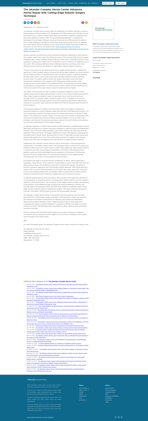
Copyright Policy (110, 392)
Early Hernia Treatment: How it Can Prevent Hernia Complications (55, 296)
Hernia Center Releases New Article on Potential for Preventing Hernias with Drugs (60, 325)
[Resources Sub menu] (98, 3)
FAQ (89, 3)
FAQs (106, 394)
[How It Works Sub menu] (56, 3)
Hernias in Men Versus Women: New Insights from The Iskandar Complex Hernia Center (61, 333)
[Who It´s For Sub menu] (66, 3)
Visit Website (96, 72)
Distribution (83, 3)
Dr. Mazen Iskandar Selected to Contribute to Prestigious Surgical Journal (59, 343)
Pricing (71, 3)
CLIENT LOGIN (120, 3)
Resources (94, 3)
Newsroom (108, 400)
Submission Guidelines (111, 396)
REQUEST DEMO (107, 3)
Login (107, 401)
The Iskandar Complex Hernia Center (62, 281)
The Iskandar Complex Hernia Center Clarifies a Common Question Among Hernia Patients (62, 327)
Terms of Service (110, 390)
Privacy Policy (109, 388)
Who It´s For (62, 3)
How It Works (51, 3)
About (76, 3)
